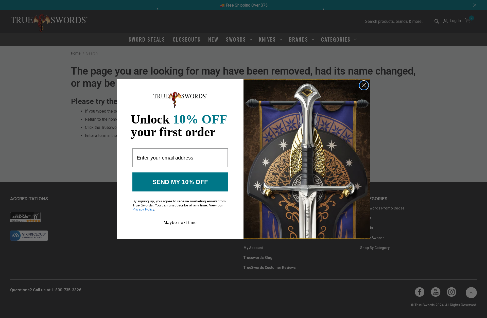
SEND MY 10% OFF (180, 182)
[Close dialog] (363, 85)
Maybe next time (180, 222)
